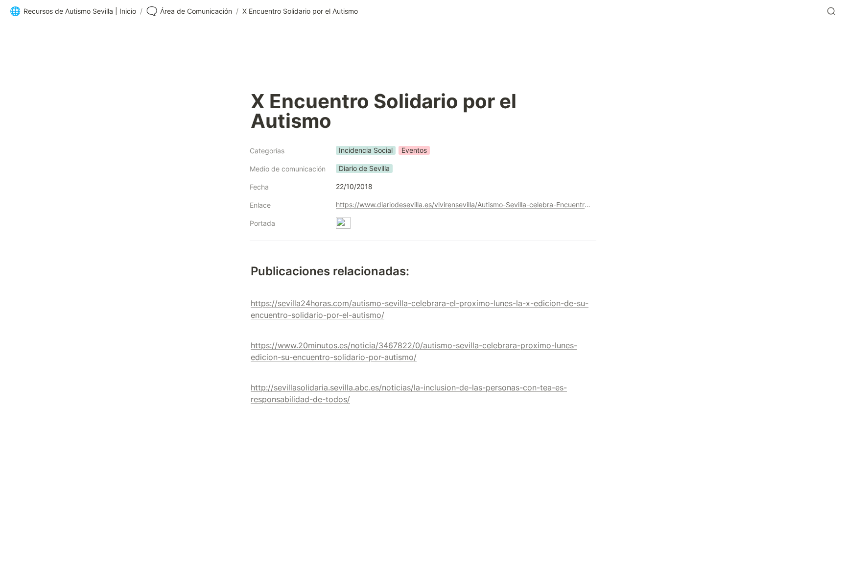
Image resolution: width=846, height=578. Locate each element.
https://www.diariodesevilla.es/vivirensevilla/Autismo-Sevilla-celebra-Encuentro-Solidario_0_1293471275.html (464, 204)
